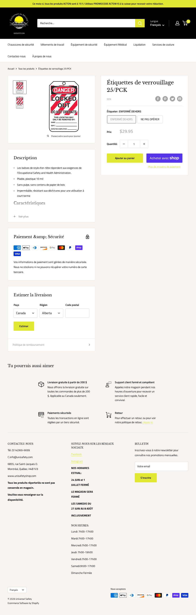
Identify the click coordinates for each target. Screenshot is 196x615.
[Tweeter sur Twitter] (172, 98)
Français (14, 590)
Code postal (72, 305)
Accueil (11, 68)
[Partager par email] (179, 98)
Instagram (77, 461)
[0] (185, 23)
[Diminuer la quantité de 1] (124, 144)
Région (43, 305)
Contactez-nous (17, 56)
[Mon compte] (177, 23)
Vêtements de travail (52, 44)
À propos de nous (41, 56)
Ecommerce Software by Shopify (23, 603)
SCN (109, 99)
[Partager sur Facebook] (158, 98)
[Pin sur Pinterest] (165, 98)
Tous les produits (26, 68)
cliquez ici (148, 422)
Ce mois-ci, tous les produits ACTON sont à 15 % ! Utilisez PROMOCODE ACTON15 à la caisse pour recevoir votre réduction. (98, 4)
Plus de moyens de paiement (164, 167)
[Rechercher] (140, 23)
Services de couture (163, 44)
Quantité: (112, 144)
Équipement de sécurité (84, 44)
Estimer (23, 326)
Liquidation (139, 44)
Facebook (76, 454)
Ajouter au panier (125, 158)
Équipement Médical (115, 44)
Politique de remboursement (28, 345)
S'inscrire (145, 478)
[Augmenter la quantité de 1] (144, 144)
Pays (16, 305)
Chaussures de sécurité (21, 44)
